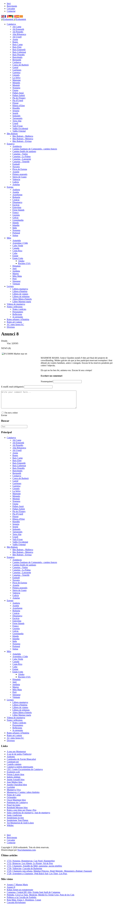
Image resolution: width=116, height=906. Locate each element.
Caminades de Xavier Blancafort (21, 759)
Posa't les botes (13, 805)
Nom (47, 381)
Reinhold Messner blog (17, 807)
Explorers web (13, 772)
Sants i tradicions (14, 815)
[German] (10, 16)
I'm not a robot (11, 412)
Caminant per (13, 761)
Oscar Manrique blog (16, 800)
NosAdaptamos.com (26, 850)
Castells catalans (14, 764)
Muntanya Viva (14, 789)
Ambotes (11, 756)
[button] (11, 24)
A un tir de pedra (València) (19, 754)
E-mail (12, 386)
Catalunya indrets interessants (20, 767)
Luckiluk (11, 787)
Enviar (4, 415)
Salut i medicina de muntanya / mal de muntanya (28, 812)
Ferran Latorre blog (15, 774)
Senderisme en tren (15, 817)
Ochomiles (11, 797)
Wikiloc (10, 825)
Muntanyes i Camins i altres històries (23, 792)
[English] (3, 16)
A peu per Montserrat (16, 751)
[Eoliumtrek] (13, 19)
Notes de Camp (14, 795)
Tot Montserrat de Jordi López (20, 823)
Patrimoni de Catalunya (17, 802)
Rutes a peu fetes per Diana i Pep (21, 810)
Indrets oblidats (13, 777)
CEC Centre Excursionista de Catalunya (25, 769)
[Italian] (14, 16)
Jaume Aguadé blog (15, 779)
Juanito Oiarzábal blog (17, 784)
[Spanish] (18, 16)
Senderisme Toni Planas (17, 820)
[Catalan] (21, 16)
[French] (6, 16)
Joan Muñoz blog (14, 782)
